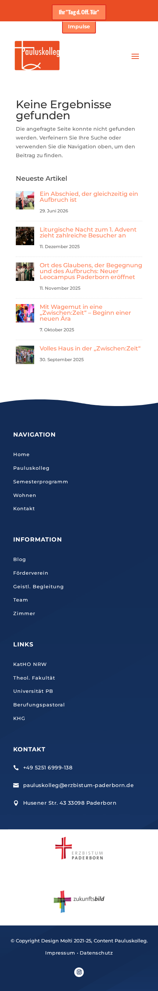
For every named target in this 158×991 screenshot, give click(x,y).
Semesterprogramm (40, 481)
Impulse (79, 26)
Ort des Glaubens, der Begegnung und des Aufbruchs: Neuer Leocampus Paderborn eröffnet (91, 271)
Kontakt (24, 508)
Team (20, 600)
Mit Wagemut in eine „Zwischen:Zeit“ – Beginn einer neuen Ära (85, 312)
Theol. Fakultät (34, 678)
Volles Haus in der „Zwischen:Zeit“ (90, 348)
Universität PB (33, 691)
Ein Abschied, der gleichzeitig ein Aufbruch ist (89, 196)
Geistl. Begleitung (38, 586)
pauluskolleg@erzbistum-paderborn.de (78, 785)
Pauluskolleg (31, 468)
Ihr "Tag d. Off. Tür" (79, 12)
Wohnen (24, 495)
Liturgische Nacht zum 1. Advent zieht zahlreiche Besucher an (88, 232)
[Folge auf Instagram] (79, 972)
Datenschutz (96, 953)
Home (21, 454)
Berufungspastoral (39, 705)
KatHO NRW (30, 664)
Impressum (60, 953)
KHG (19, 718)
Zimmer (24, 613)
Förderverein (31, 573)
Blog (19, 559)
